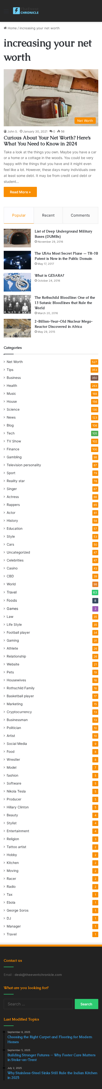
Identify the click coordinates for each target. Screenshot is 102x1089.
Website (13, 664)
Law (10, 617)
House (12, 401)
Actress (13, 497)
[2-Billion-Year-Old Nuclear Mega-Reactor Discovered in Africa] (17, 328)
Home (12, 28)
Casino (12, 568)
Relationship (16, 656)
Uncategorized (18, 552)
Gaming (13, 640)
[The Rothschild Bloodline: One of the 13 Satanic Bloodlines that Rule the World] (17, 304)
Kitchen (13, 863)
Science (13, 409)
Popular (19, 215)
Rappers (13, 505)
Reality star (16, 481)
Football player (18, 632)
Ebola (11, 902)
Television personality (24, 465)
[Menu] (6, 12)
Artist (11, 736)
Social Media (17, 744)
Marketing (15, 704)
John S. (12, 131)
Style (11, 536)
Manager (14, 926)
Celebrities (15, 560)
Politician (14, 728)
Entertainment (18, 831)
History (12, 521)
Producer (14, 799)
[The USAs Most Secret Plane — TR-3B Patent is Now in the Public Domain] (17, 260)
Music (11, 394)
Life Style (14, 625)
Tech (11, 433)
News (11, 417)
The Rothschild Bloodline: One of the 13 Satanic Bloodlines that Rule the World (65, 302)
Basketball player (20, 696)
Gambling (14, 457)
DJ (9, 918)
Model (11, 767)
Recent (48, 215)
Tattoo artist (16, 847)
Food (10, 752)
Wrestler (13, 759)
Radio (11, 887)
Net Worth (15, 362)
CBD (10, 576)
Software (14, 783)
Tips (10, 370)
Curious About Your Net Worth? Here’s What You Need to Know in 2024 (47, 140)
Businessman (17, 720)
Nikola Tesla (16, 791)
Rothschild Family (21, 688)
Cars (10, 544)
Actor (11, 513)
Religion (13, 839)
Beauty (12, 815)
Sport (11, 473)
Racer (11, 879)
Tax (9, 894)
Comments (80, 215)
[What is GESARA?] (17, 282)
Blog (10, 425)
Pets (10, 672)
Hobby (12, 855)
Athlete (12, 648)
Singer (12, 489)
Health (12, 386)
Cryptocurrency (19, 712)
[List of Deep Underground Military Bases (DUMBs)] (17, 238)
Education (15, 528)
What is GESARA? (49, 275)
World (11, 584)
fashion (12, 775)
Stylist (12, 823)
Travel (12, 592)
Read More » (20, 192)
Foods (12, 600)
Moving (12, 871)
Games (12, 608)
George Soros (17, 910)
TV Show (14, 441)
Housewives (16, 680)
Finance (13, 449)
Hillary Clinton (18, 807)
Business (14, 378)
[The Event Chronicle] (26, 10)
